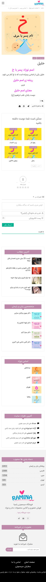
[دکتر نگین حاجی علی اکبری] (36, 344)
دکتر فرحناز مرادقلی (18, 433)
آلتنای (28, 377)
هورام (28, 387)
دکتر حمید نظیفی (24, 423)
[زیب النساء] (13, 134)
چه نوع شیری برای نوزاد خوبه (20, 277)
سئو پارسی (3, 572)
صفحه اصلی (29, 562)
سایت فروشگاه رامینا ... (23, 512)
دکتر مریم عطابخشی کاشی (13, 438)
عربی (34, 58)
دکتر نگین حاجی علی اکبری (21, 342)
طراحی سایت (41, 572)
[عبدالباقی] (36, 370)
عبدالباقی (27, 367)
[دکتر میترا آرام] (36, 335)
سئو (18, 572)
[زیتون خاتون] (13, 152)
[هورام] (36, 389)
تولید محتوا (25, 572)
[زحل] (32, 152)
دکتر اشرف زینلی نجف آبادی (13, 428)
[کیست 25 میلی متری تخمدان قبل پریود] (36, 261)
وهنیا (28, 396)
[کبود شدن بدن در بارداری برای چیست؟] (36, 290)
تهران (42, 480)
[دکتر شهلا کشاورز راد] (36, 325)
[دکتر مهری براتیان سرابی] (36, 315)
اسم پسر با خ (40, 58)
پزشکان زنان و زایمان (36, 466)
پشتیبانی (33, 572)
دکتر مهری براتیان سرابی (22, 313)
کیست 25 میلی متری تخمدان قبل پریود (18, 259)
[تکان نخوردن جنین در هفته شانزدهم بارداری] (36, 270)
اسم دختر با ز (33, 129)
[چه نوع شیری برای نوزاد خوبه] (36, 280)
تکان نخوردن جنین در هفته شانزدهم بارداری (18, 269)
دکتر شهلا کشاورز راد (23, 322)
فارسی (42, 470)
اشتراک (9, 549)
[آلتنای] (36, 380)
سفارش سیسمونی (23, 566)
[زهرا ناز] (32, 134)
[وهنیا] (36, 399)
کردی (42, 484)
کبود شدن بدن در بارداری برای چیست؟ (20, 288)
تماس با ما (16, 562)
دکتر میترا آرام (25, 332)
